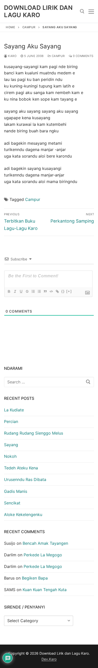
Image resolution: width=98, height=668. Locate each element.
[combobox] (49, 382)
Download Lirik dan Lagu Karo (38, 11)
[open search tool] (82, 11)
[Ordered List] (33, 291)
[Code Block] (51, 291)
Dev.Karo (49, 659)
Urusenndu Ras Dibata (25, 479)
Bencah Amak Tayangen (45, 543)
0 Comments (82, 56)
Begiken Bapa (35, 578)
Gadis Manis (15, 491)
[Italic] (15, 291)
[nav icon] (91, 11)
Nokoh (10, 456)
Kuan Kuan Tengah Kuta (45, 589)
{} (63, 291)
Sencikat (12, 502)
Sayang (11, 444)
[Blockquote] (45, 291)
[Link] (57, 291)
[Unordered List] (39, 291)
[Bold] (9, 291)
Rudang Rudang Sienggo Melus (33, 433)
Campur (28, 27)
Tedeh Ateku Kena (21, 467)
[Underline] (21, 291)
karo (12, 56)
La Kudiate (14, 409)
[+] (69, 291)
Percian (11, 421)
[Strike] (27, 291)
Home (10, 27)
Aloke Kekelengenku (23, 514)
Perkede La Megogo (43, 554)
